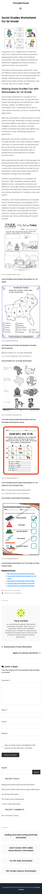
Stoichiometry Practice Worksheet (18, 647)
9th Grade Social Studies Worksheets (21, 574)
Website (5, 733)
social (11, 593)
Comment (6, 680)
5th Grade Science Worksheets (13, 799)
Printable (17, 590)
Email (4, 722)
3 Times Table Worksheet (11, 804)
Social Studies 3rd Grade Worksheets (21, 586)
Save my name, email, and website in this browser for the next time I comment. (20, 746)
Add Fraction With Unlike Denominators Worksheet (21, 789)
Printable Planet (21, 3)
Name (4, 710)
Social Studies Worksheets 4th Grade (21, 583)
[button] (21, 8)
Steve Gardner (21, 620)
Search (4, 768)
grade (6, 593)
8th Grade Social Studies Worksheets (21, 581)
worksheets (17, 593)
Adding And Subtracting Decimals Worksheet (18, 784)
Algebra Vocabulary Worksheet (25, 653)
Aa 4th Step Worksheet (10, 794)
